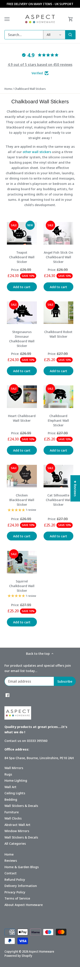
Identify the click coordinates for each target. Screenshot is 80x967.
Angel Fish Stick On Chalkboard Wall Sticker (58, 257)
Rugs (8, 774)
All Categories (15, 843)
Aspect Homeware (41, 952)
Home (9, 854)
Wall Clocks (13, 818)
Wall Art (10, 787)
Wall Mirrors (13, 768)
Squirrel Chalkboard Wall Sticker (21, 586)
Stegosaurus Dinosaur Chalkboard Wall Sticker (21, 338)
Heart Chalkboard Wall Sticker (22, 418)
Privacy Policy (14, 892)
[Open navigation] (7, 19)
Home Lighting (15, 780)
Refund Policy (14, 879)
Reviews (10, 860)
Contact (10, 873)
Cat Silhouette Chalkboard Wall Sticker (58, 500)
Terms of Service (17, 898)
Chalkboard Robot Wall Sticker (58, 334)
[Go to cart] (70, 19)
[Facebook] (7, 694)
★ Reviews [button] (75, 488)
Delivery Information (20, 885)
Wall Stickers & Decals (21, 805)
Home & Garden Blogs (21, 867)
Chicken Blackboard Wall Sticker (21, 500)
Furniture (11, 812)
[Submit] (70, 34)
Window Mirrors (16, 831)
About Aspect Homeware (23, 904)
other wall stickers (37, 151)
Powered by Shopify (18, 956)
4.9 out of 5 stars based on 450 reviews (40, 64)
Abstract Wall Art (17, 824)
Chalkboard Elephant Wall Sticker (58, 420)
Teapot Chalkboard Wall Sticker (21, 257)
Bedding (10, 799)
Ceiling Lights (14, 793)
